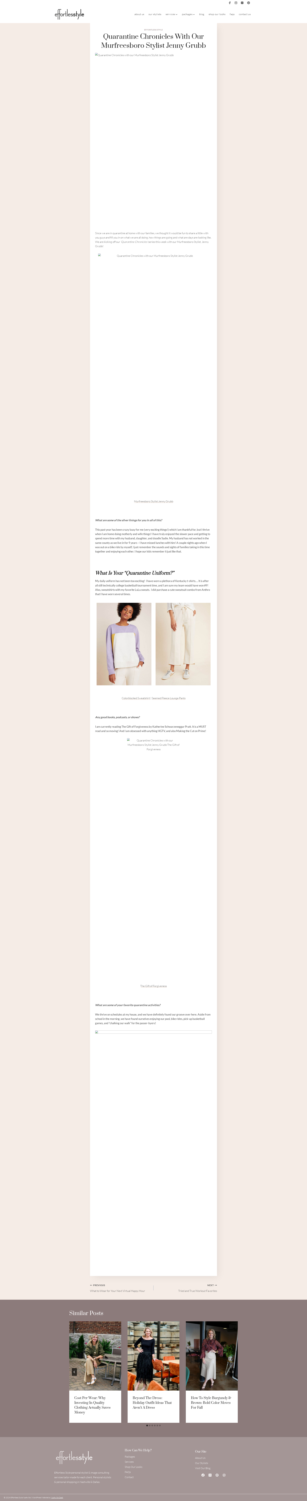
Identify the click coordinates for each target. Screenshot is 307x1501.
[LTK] (248, 2)
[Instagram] (236, 2)
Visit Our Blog (202, 1468)
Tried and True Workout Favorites (197, 1288)
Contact (129, 1477)
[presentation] (95, 1356)
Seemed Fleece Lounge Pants (168, 698)
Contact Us (245, 14)
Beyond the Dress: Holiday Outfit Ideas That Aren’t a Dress (152, 1403)
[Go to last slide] (74, 1372)
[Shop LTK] (217, 1475)
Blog (201, 14)
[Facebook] (229, 2)
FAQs (232, 14)
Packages (130, 1456)
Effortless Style (153, 30)
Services (129, 1461)
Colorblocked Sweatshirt (136, 698)
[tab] (147, 1425)
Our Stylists (155, 14)
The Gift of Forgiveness (153, 986)
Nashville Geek (57, 1497)
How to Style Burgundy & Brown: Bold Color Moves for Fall (211, 1403)
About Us (139, 14)
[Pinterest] (242, 2)
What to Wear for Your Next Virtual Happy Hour (117, 1288)
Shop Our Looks (217, 14)
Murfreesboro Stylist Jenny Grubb (153, 501)
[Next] (232, 1372)
